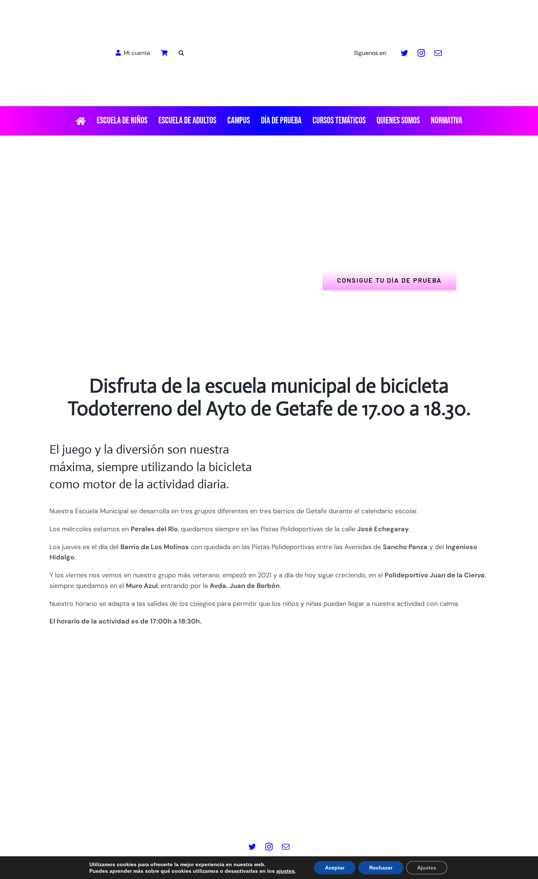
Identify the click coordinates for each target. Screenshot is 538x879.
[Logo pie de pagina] (269, 717)
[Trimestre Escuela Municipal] (383, 444)
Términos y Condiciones (337, 817)
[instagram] (421, 53)
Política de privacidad (202, 817)
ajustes (285, 871)
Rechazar (380, 868)
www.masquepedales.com (227, 793)
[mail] (438, 53)
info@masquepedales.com (310, 793)
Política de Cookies (267, 817)
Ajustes (426, 868)
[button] (181, 53)
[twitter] (404, 53)
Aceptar (334, 868)
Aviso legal (148, 817)
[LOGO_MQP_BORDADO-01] (269, 8)
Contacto (392, 817)
